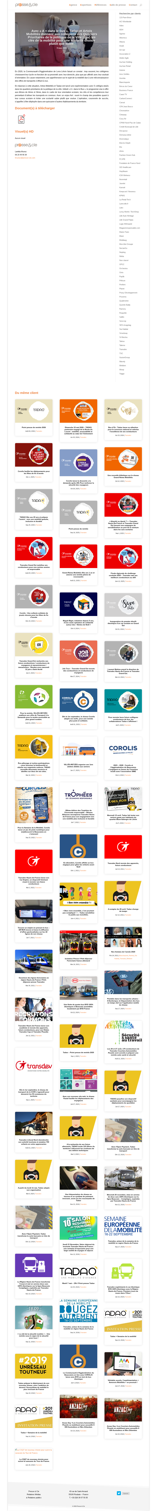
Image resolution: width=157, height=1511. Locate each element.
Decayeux (123, 131)
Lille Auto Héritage (126, 216)
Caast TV (123, 94)
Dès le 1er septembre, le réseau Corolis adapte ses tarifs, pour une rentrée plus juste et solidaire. (78, 719)
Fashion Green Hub (127, 155)
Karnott (122, 187)
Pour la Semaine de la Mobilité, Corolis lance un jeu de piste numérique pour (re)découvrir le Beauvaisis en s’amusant (34, 831)
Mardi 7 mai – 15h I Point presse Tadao (78, 1283)
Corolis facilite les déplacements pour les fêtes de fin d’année (34, 472)
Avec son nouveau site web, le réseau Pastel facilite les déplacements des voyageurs (78, 1098)
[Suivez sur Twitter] (119, 1493)
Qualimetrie (124, 301)
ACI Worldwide (125, 21)
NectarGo (123, 248)
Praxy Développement (128, 293)
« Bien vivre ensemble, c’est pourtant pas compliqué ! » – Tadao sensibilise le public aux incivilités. (78, 913)
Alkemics (123, 38)
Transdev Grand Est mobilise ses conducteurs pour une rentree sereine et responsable (34, 567)
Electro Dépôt (124, 143)
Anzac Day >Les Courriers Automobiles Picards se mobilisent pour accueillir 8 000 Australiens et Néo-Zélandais (78, 1425)
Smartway (123, 333)
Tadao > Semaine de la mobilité (34, 1433)
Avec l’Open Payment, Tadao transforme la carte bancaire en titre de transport (34, 1236)
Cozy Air (122, 119)
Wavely (122, 361)
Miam (121, 236)
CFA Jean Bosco (126, 106)
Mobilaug (123, 240)
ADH (121, 30)
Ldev (121, 208)
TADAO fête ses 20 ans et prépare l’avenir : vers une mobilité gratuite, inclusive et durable (34, 519)
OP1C (121, 264)
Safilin (121, 317)
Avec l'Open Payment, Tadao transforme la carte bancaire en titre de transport (123, 1149)
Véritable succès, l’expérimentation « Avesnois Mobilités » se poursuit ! (123, 1381)
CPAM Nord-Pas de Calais (130, 123)
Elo (120, 147)
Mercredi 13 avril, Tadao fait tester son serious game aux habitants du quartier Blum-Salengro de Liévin (123, 817)
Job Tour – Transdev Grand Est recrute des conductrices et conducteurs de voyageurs (78, 671)
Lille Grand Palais (126, 220)
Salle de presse (118, 5)
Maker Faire (124, 232)
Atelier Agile (124, 58)
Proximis (122, 297)
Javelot (122, 183)
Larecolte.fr (123, 204)
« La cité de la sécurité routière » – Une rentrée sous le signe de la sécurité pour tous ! (33, 1336)
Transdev (123, 349)
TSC (121, 353)
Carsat (122, 102)
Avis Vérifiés (124, 74)
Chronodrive (124, 111)
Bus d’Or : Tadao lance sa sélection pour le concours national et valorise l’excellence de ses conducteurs (123, 429)
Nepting (122, 252)
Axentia (122, 78)
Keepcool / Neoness (127, 191)
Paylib (121, 276)
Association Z (124, 54)
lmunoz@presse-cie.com (25, 158)
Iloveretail (123, 179)
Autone (122, 70)
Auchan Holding (125, 62)
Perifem (122, 285)
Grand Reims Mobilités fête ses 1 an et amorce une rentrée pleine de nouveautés (78, 575)
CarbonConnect (125, 98)
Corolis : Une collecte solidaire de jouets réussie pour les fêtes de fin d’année (33, 615)
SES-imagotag (125, 325)
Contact (133, 5)
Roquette (123, 313)
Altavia (122, 42)
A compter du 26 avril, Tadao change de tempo (123, 910)
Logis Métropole (125, 224)
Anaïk (121, 46)
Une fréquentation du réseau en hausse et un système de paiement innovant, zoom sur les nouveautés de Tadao (78, 1197)
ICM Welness (124, 175)
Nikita (121, 256)
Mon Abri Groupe (126, 244)
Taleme (122, 345)
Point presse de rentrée (78, 529)
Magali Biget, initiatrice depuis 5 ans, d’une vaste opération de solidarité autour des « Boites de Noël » (78, 623)
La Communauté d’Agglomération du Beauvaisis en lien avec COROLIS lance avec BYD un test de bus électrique (78, 1376)
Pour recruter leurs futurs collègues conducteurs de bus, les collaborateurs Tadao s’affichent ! (123, 719)
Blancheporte (124, 82)
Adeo (121, 26)
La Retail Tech (125, 200)
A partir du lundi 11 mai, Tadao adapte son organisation (34, 1189)
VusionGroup (124, 357)
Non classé (123, 260)
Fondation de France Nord (129, 163)
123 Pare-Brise (125, 17)
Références (100, 5)
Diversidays (124, 139)
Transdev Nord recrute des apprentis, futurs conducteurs (123, 864)
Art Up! (122, 50)
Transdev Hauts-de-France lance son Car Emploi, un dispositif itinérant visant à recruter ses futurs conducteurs (33, 881)
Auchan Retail (125, 66)
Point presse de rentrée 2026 (34, 427)
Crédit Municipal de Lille (128, 127)
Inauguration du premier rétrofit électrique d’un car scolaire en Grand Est (123, 623)
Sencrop (122, 321)
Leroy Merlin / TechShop (129, 212)
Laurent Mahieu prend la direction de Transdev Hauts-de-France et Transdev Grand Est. (123, 671)
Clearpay (123, 115)
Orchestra (123, 268)
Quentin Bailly (124, 305)
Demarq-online (125, 135)
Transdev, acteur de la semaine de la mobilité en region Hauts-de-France (123, 1242)
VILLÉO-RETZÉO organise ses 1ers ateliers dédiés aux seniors (78, 766)
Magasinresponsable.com (129, 228)
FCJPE (122, 159)
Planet (121, 289)
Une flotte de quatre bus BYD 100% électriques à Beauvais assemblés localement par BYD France (78, 1007)
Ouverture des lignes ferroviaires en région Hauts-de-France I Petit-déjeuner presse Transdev (34, 980)
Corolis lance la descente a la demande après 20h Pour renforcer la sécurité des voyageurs (78, 483)
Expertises (85, 5)
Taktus (122, 341)
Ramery (122, 309)
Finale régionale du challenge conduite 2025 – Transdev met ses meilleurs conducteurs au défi (123, 575)
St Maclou (123, 337)
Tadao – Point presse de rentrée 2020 (78, 1052)
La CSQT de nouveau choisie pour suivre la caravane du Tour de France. (34, 1460)
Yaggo (121, 374)
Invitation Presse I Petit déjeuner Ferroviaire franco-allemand (78, 960)
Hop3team (123, 171)
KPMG (122, 196)
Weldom (122, 365)
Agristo (122, 34)
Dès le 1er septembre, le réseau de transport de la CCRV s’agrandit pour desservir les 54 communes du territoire (33, 1093)
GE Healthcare (125, 167)
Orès (121, 272)
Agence (73, 5)
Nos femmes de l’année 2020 (123, 952)
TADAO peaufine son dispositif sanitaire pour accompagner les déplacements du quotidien (123, 1101)
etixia (121, 151)
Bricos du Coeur (125, 86)
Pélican (122, 280)
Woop (121, 370)
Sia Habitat (123, 329)
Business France (126, 90)
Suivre (125, 1493)
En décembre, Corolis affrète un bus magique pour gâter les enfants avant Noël (78, 865)
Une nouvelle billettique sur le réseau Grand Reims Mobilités (123, 476)
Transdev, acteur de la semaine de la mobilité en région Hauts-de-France (78, 1328)
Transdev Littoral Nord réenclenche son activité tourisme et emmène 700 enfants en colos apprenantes (33, 1142)
